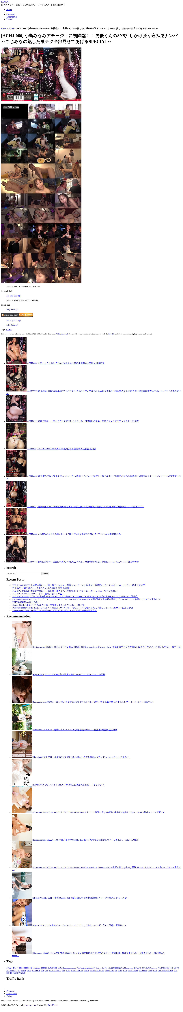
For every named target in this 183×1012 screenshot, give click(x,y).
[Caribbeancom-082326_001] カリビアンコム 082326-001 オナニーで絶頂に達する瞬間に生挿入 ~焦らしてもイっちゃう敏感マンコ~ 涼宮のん (98, 812)
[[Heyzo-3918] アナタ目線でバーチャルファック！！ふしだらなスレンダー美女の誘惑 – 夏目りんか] (22, 925)
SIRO (60, 968)
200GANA (91, 968)
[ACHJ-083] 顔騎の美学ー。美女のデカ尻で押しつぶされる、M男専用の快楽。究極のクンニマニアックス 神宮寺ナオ (83, 562)
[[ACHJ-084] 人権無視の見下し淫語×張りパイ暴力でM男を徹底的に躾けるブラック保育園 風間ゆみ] (16, 534)
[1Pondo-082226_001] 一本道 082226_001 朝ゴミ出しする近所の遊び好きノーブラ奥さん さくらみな (79, 898)
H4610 (164, 971)
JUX (8, 971)
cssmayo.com (30, 1005)
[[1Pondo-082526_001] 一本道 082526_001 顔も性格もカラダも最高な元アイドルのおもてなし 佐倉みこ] (22, 757)
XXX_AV (79, 971)
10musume (52, 968)
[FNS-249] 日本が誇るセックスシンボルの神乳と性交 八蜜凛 (40, 588)
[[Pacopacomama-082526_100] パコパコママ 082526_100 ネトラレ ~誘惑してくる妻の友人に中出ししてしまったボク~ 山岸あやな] (22, 702)
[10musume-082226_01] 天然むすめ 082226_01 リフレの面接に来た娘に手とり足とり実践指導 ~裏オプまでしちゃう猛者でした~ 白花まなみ (98, 953)
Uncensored (11, 17)
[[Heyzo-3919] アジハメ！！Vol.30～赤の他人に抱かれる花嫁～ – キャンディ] (22, 785)
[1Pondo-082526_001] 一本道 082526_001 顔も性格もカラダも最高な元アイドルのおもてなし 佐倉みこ (80, 757)
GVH (102, 971)
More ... (15, 955)
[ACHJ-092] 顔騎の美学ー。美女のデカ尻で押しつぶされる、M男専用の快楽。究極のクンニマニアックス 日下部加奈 (83, 421)
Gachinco (153, 968)
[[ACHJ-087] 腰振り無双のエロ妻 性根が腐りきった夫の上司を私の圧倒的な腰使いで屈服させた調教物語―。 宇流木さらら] (16, 506)
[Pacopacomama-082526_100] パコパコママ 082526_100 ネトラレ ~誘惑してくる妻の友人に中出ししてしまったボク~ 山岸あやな (72, 608)
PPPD (141, 971)
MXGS (37, 971)
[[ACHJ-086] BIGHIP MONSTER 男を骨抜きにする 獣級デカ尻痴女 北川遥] (16, 449)
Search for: (11, 573)
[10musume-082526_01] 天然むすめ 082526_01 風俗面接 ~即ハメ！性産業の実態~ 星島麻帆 (54, 610)
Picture (9, 19)
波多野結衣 (116, 968)
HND (63, 971)
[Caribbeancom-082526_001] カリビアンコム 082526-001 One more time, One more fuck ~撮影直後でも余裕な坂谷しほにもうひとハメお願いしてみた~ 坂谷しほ (86, 599)
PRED (15, 973)
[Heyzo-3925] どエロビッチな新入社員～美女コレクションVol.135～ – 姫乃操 (48, 605)
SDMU (73, 971)
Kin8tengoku (82, 968)
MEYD (176, 968)
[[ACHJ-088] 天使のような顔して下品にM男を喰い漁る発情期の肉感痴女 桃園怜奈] (16, 363)
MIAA (68, 971)
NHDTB (86, 971)
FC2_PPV (12, 967)
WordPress (52, 1005)
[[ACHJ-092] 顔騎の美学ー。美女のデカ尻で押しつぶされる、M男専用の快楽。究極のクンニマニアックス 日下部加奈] (16, 421)
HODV (125, 971)
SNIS (46, 971)
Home (9, 9)
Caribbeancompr (127, 968)
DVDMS (170, 971)
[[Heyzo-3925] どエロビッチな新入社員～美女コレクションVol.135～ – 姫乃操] (22, 674)
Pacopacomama (69, 968)
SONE (120, 971)
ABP (56, 971)
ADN (175, 971)
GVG (160, 971)
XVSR (19, 973)
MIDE (29, 971)
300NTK (135, 971)
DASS (107, 971)
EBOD (166, 968)
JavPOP (4, 2)
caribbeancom (25, 968)
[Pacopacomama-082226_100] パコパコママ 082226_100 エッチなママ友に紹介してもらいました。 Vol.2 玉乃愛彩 (85, 840)
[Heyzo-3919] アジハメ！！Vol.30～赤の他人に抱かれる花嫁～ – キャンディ (68, 785)
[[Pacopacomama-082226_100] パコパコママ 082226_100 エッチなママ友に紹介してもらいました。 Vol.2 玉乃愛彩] (22, 840)
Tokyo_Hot (100, 968)
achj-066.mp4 (12, 309)
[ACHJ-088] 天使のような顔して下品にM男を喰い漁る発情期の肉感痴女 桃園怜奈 (65, 363)
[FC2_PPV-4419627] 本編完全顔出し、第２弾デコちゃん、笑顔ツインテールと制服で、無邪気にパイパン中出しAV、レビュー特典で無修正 (78, 585)
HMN (130, 971)
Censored (10, 14)
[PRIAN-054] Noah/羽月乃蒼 (25, 602)
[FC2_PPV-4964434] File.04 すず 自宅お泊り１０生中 (38, 594)
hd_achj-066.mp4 (13, 296)
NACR (97, 971)
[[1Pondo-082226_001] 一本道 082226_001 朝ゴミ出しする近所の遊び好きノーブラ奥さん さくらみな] (22, 898)
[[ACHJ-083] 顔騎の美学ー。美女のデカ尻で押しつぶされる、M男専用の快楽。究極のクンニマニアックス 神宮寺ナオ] (16, 562)
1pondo (44, 968)
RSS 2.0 (111, 334)
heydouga (13, 971)
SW (116, 971)
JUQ (59, 971)
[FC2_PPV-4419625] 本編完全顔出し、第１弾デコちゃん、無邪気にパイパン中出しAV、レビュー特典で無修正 (64, 591)
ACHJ (11, 28)
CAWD (111, 971)
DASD (150, 971)
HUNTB (9, 973)
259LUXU (137, 968)
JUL (159, 968)
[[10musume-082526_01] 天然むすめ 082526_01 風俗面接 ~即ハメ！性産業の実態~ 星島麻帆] (22, 729)
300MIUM (146, 968)
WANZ (51, 971)
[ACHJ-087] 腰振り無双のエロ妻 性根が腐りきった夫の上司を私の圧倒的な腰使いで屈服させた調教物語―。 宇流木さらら (85, 506)
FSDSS (92, 971)
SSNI (171, 968)
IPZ (19, 971)
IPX (162, 968)
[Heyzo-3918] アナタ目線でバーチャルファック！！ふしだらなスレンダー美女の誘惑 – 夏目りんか (79, 925)
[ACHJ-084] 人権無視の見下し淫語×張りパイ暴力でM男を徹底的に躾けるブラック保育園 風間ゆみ (74, 534)
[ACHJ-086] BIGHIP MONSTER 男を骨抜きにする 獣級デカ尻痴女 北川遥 (61, 449)
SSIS (42, 971)
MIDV (155, 971)
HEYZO (36, 968)
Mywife (108, 968)
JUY (33, 971)
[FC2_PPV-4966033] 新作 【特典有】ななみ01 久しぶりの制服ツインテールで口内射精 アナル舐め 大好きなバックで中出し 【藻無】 (75, 596)
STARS (23, 971)
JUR (23, 973)
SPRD (145, 971)
